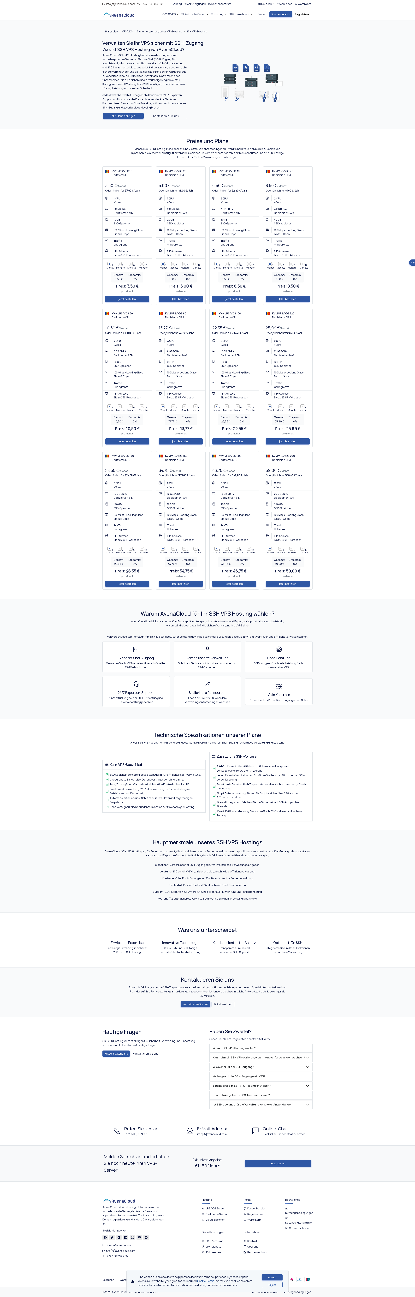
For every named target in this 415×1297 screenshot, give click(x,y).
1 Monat (110, 266)
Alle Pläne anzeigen (123, 116)
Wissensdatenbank (116, 1053)
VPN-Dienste (213, 1246)
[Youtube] (139, 1237)
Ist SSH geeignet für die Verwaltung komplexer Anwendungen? (253, 1104)
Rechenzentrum (257, 1252)
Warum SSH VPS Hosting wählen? (234, 1048)
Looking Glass (134, 230)
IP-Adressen (213, 1252)
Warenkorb (254, 1219)
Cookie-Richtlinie (299, 1228)
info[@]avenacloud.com (120, 4)
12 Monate (143, 266)
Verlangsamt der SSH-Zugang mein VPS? (239, 1076)
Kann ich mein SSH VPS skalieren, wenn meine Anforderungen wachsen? (259, 1057)
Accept (272, 1277)
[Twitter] (112, 1237)
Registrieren (255, 1214)
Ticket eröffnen (223, 1004)
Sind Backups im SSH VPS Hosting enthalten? (242, 1085)
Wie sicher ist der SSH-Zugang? (233, 1067)
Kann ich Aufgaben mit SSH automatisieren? (241, 1095)
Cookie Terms (205, 1281)
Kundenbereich (256, 1208)
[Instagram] (132, 1237)
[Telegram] (146, 1237)
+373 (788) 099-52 (152, 4)
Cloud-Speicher (215, 1219)
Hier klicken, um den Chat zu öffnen (284, 1134)
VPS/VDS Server (215, 1208)
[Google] (119, 1237)
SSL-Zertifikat (214, 1241)
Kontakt (252, 1241)
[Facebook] (105, 1237)
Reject (272, 1285)
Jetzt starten (278, 1163)
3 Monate (120, 266)
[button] (266, 4)
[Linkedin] (125, 1237)
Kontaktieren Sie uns (166, 116)
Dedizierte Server (216, 1214)
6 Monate (131, 266)
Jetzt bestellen (127, 299)
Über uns (252, 1246)
